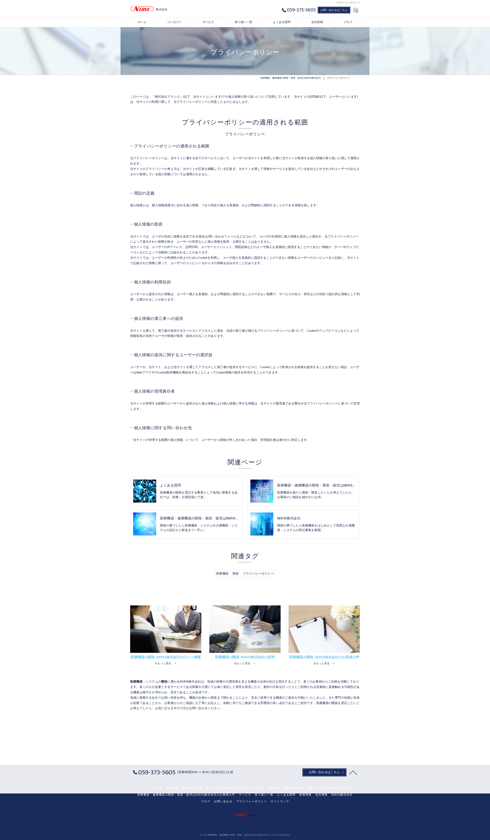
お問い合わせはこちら (334, 10)
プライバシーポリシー (258, 573)
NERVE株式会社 (342, 795)
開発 (236, 573)
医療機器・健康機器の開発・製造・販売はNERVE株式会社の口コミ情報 (215, 788)
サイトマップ (280, 801)
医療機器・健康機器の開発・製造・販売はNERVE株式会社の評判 (312, 788)
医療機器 (222, 573)
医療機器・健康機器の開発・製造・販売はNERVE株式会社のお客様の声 (186, 795)
